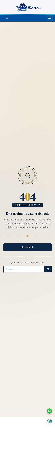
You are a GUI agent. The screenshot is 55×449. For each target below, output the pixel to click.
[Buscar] (7, 18)
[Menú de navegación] (50, 18)
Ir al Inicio (29, 247)
